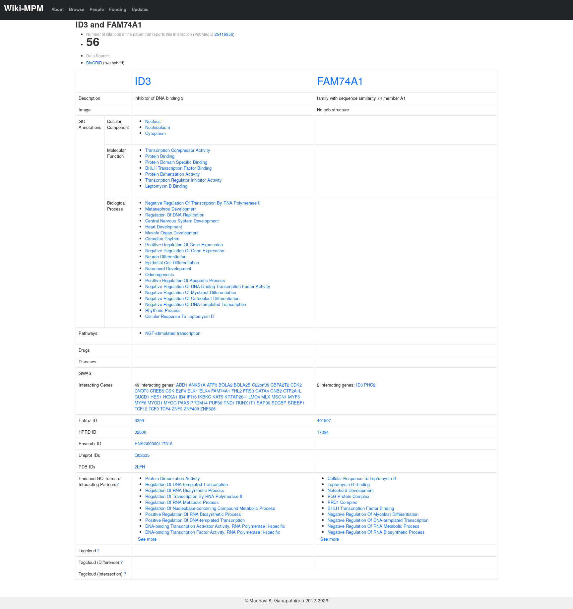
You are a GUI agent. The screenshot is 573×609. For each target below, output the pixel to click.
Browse (76, 9)
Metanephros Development (171, 209)
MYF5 (294, 397)
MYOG (170, 402)
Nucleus (153, 121)
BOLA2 (225, 385)
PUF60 (215, 402)
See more (147, 539)
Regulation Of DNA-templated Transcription (186, 484)
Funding (117, 9)
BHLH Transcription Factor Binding (178, 168)
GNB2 (276, 391)
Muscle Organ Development (172, 232)
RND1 (229, 402)
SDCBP (279, 402)
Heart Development (163, 226)
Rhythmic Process (163, 310)
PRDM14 (199, 402)
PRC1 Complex (342, 502)
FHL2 (236, 391)
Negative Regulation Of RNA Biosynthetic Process (376, 532)
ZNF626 (208, 408)
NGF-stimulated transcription (172, 333)
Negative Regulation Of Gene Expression (184, 250)
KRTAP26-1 (235, 397)
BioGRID (94, 62)
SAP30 (263, 402)
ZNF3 (177, 408)
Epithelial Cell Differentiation (172, 262)
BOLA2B (242, 385)
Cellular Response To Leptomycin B (179, 316)
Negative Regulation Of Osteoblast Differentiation (192, 298)
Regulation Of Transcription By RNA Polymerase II (193, 496)
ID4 (182, 397)
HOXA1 (170, 397)
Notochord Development (168, 268)
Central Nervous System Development (182, 220)
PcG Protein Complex (348, 496)
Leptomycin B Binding (166, 186)
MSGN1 (279, 397)
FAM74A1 (340, 80)
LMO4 (254, 397)
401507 (324, 420)
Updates (140, 9)
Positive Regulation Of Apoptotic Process (185, 280)
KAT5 (218, 397)
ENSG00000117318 (153, 443)
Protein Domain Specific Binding (176, 162)
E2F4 (181, 391)
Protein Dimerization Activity (172, 174)
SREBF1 (296, 402)
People (97, 9)
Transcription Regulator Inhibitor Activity (183, 180)
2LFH (140, 466)
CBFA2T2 (280, 385)
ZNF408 (191, 408)
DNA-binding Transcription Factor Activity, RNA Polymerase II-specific (212, 532)
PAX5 (183, 402)
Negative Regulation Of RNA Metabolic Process (373, 526)
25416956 (224, 34)
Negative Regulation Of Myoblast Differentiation (190, 292)
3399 (139, 420)
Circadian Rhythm (162, 238)
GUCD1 (142, 397)
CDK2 (296, 385)
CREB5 (157, 391)
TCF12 (141, 408)
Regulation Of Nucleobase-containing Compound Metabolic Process (210, 508)
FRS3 (248, 391)
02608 (140, 432)
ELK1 (192, 391)
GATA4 (262, 391)
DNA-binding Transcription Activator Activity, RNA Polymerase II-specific (215, 526)
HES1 (156, 397)
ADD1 (181, 385)
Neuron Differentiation (165, 256)
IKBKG (204, 397)
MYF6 (140, 402)
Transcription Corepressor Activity (177, 150)
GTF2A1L (292, 391)
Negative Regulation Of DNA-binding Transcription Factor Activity (207, 286)
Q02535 (142, 455)
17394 (323, 432)
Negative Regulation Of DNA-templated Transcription (195, 304)
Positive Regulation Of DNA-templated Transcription (195, 520)
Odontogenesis (159, 274)
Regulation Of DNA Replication (174, 215)
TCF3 (154, 408)
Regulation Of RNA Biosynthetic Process (184, 490)
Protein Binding (159, 156)
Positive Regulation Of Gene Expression (184, 244)
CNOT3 (142, 391)
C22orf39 (260, 385)
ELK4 (204, 391)
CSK (169, 391)
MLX (265, 397)
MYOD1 (155, 402)
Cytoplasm (155, 133)
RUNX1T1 (245, 402)
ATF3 (212, 385)
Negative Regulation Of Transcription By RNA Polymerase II (203, 203)
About (57, 9)
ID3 (143, 80)
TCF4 (165, 408)
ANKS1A (197, 385)
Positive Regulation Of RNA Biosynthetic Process (193, 514)
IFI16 (192, 397)
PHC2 (369, 385)
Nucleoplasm (157, 127)
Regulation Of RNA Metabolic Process (182, 502)
